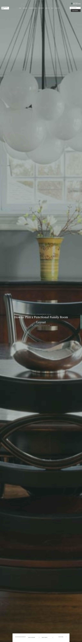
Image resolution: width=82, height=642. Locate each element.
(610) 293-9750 (77, 3)
